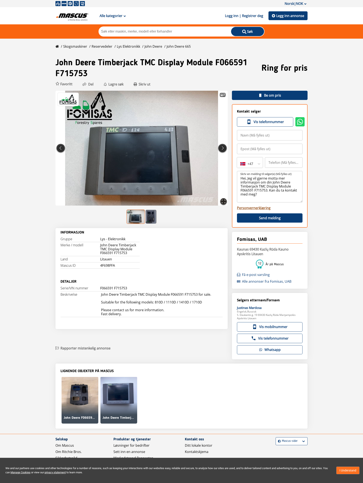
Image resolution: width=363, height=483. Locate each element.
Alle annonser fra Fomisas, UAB (266, 281)
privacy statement (55, 472)
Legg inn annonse (290, 15)
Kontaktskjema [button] (196, 451)
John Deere (153, 46)
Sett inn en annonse (129, 451)
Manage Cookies (20, 472)
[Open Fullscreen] (223, 201)
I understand (347, 470)
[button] (63, 84)
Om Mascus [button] (64, 445)
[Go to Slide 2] (151, 217)
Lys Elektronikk (128, 46)
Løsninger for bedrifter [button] (131, 445)
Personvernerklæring (254, 208)
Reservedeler (102, 46)
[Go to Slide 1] (136, 217)
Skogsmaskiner (75, 46)
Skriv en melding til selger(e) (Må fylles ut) (266, 174)
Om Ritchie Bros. (68, 451)
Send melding (270, 218)
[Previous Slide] (61, 148)
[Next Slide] (222, 148)
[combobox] (240, 164)
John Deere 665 (179, 46)
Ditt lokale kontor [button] (198, 445)
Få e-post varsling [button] (256, 274)
